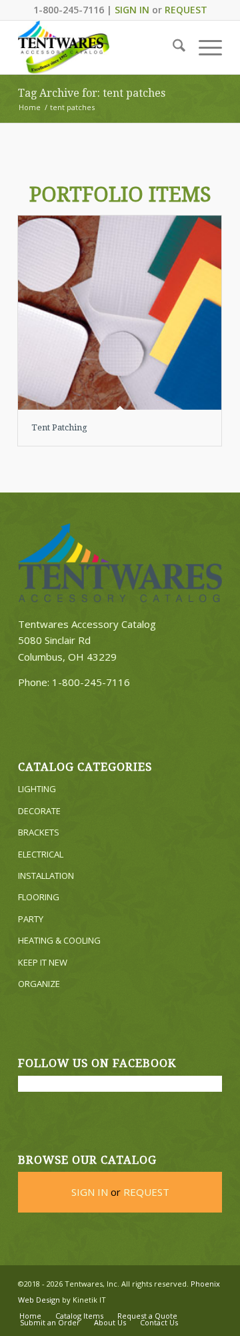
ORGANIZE (39, 984)
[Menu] (203, 47)
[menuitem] (172, 47)
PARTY (30, 919)
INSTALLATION (46, 876)
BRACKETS (38, 832)
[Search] (172, 47)
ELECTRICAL (40, 854)
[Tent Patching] (119, 313)
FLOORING (38, 897)
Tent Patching (59, 427)
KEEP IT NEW (42, 962)
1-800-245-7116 (91, 682)
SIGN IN (132, 9)
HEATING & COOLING (59, 940)
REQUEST (186, 9)
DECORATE (39, 811)
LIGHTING (37, 789)
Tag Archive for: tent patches (91, 93)
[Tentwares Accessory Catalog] (99, 47)
